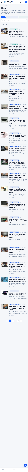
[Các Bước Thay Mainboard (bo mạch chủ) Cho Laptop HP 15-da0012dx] (4, 268)
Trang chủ (3, 5)
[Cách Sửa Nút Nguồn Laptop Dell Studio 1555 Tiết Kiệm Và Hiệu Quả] (4, 207)
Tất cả (3, 17)
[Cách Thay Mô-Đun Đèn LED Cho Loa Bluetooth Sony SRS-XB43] (4, 123)
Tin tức (8, 5)
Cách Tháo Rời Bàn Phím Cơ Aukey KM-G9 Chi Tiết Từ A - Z (17, 280)
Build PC (14, 471)
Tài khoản (25, 471)
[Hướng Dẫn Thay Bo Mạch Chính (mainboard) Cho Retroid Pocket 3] (4, 253)
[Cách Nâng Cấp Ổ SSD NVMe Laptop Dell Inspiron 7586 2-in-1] (4, 109)
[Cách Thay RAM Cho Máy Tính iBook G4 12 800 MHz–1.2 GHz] (4, 137)
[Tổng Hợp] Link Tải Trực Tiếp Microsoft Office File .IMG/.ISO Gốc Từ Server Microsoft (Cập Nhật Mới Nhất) (17, 49)
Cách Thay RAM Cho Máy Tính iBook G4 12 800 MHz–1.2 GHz (17, 136)
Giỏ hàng (19, 471)
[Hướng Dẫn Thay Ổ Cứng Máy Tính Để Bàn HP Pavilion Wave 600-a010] (4, 192)
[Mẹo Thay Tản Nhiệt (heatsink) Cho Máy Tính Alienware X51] (4, 151)
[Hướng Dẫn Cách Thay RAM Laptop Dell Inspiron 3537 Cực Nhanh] (4, 237)
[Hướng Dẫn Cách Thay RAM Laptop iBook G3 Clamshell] (4, 178)
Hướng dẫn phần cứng (12, 17)
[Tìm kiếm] (20, 2)
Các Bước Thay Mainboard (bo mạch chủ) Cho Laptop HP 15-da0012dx (17, 266)
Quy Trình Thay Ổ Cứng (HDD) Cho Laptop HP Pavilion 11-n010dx (17, 308)
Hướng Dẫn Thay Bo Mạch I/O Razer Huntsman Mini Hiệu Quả (17, 78)
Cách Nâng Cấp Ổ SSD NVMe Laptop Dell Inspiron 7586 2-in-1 (18, 107)
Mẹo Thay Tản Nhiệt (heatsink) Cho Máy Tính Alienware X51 (18, 149)
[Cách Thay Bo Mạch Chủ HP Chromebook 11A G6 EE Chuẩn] (4, 65)
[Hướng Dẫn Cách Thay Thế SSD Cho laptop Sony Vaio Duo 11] (4, 295)
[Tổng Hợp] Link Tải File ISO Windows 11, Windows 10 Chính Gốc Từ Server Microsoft (18, 32)
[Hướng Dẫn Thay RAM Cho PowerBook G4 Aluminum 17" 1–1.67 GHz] (4, 95)
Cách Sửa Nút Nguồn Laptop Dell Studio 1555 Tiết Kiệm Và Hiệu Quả (17, 205)
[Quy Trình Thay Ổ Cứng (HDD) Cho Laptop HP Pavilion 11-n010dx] (4, 310)
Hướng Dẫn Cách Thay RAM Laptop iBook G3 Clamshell (17, 176)
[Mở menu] (2, 2)
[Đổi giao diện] (23, 2)
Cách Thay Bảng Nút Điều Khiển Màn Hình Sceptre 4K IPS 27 (18, 220)
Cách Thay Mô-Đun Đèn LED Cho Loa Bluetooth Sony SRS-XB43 (17, 121)
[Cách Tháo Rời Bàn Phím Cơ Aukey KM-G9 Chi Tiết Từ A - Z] (4, 282)
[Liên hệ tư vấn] (25, 465)
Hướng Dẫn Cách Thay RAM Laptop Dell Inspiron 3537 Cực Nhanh (17, 236)
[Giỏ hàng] (26, 2)
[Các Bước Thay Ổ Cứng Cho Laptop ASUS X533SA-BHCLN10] (4, 164)
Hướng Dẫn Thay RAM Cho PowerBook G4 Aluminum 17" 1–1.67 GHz (17, 93)
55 (18, 320)
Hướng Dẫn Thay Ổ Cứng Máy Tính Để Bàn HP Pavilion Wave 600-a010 (17, 190)
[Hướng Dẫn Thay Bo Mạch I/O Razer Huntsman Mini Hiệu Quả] (4, 80)
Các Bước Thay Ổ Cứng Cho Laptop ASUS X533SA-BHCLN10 (17, 163)
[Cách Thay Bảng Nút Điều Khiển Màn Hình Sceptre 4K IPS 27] (4, 222)
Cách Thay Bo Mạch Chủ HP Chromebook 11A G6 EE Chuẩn (17, 63)
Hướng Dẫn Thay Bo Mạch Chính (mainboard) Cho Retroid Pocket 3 (18, 251)
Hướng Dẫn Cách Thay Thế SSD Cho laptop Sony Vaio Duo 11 (18, 293)
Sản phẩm (8, 471)
